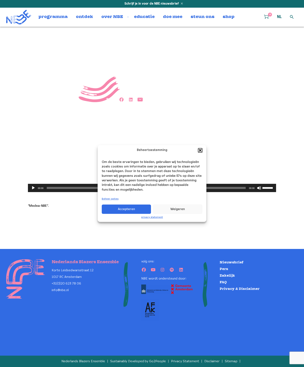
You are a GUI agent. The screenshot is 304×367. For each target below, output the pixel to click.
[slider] (268, 187)
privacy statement (152, 217)
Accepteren (126, 209)
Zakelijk (227, 275)
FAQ (223, 282)
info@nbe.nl (60, 290)
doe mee (172, 17)
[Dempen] (259, 188)
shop (229, 17)
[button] (200, 150)
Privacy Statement (185, 361)
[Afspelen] (33, 188)
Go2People (157, 361)
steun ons (202, 17)
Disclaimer (212, 361)
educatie (144, 17)
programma (53, 17)
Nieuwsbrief (231, 262)
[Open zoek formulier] (292, 17)
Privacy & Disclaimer (240, 288)
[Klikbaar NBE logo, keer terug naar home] (18, 17)
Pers (224, 269)
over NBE (112, 17)
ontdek (84, 17)
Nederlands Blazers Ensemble (83, 361)
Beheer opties (110, 199)
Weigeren (177, 209)
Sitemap (231, 361)
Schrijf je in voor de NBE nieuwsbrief (152, 3)
